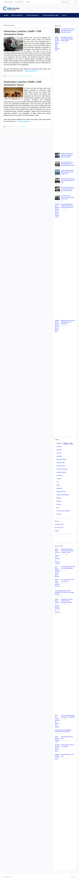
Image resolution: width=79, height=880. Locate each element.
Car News (59, 478)
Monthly (66, 443)
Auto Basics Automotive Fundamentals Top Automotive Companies (67, 601)
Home (6, 15)
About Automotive (16, 15)
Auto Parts (59, 453)
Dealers (58, 485)
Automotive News (61, 462)
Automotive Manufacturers (50, 15)
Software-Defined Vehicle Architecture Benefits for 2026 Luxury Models (67, 155)
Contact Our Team (8, 2)
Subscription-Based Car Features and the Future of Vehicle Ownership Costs (67, 206)
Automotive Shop (61, 465)
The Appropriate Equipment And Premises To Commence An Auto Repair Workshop (64, 592)
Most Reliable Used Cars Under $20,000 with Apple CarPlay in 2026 (67, 39)
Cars (58, 481)
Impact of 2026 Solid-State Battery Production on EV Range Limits (67, 172)
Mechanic (59, 498)
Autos (64, 15)
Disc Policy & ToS (19, 2)
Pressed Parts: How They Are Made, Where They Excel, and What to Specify (68, 30)
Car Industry (59, 475)
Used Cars (59, 514)
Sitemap (28, 2)
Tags (71, 443)
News (58, 507)
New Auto (59, 504)
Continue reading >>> (31, 71)
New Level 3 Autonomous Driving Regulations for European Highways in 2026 (67, 164)
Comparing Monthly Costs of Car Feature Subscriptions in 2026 (68, 180)
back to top (73, 876)
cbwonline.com (9, 876)
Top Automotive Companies (63, 510)
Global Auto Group (61, 491)
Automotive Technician (62, 469)
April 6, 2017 (16, 126)
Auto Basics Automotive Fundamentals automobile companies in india (67, 550)
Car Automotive (8, 20)
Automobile (59, 456)
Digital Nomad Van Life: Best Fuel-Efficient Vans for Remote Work (68, 322)
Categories (58, 443)
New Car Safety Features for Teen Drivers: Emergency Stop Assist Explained (67, 189)
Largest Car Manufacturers (25, 75)
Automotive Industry (32, 15)
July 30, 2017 (16, 75)
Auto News (22, 126)
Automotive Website (61, 472)
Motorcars (59, 501)
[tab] (59, 443)
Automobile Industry (61, 459)
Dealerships (59, 488)
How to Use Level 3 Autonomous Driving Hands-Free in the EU (68, 197)
